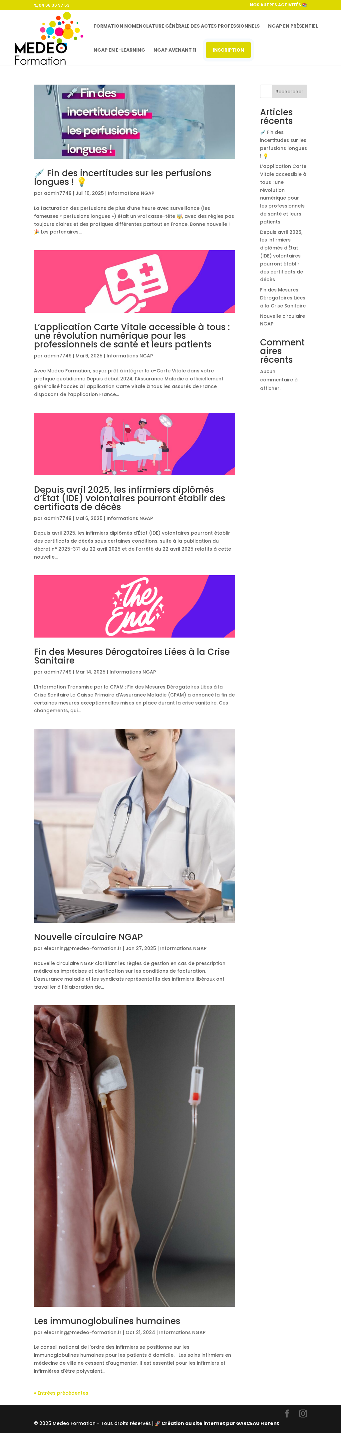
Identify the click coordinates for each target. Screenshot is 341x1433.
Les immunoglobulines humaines (107, 1321)
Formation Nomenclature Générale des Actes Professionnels (177, 26)
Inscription (228, 50)
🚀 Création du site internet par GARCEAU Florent (217, 1423)
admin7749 (58, 193)
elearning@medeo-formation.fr (83, 948)
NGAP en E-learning (119, 50)
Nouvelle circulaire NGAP (88, 937)
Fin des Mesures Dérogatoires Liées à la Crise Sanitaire (132, 656)
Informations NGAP (131, 193)
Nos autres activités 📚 (278, 5)
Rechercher (289, 91)
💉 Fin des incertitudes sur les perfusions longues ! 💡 (122, 177)
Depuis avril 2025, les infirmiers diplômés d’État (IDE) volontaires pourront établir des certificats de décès (129, 498)
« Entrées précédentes (61, 1393)
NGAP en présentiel (293, 26)
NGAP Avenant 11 (175, 50)
